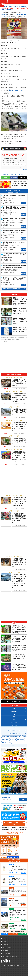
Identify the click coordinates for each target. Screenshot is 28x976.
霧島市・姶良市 (20, 739)
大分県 (20, 12)
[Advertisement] (14, 359)
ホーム (3, 938)
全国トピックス (4, 8)
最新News (12, 8)
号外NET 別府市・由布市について (9, 956)
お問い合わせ (5, 950)
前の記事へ (6, 174)
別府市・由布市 (5, 739)
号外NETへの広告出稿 (7, 947)
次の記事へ (22, 174)
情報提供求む (5, 944)
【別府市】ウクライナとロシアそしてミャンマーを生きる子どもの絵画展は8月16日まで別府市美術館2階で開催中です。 (19, 629)
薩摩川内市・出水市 (6, 742)
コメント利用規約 (23, 169)
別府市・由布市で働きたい (13, 190)
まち (3, 341)
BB (6, 341)
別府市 (13, 339)
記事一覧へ (14, 174)
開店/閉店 (23, 8)
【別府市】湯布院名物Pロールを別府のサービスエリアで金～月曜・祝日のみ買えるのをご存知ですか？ (19, 426)
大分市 (24, 736)
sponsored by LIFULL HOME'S (14, 861)
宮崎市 (13, 739)
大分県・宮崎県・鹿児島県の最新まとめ (11, 736)
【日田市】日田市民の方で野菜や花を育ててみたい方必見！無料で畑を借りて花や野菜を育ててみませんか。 (19, 562)
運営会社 (4, 941)
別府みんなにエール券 (6, 339)
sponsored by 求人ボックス (14, 192)
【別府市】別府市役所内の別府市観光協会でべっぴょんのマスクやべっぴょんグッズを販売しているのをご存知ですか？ (19, 501)
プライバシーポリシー (7, 953)
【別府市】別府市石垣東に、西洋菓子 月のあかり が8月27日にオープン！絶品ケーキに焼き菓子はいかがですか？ (19, 397)
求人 (18, 8)
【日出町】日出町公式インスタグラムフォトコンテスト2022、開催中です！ (19, 656)
